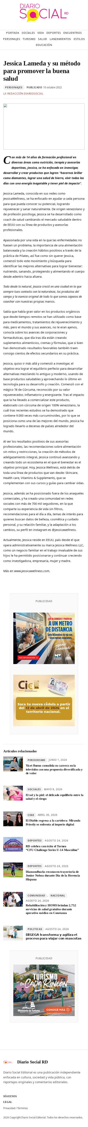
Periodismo (36, 760)
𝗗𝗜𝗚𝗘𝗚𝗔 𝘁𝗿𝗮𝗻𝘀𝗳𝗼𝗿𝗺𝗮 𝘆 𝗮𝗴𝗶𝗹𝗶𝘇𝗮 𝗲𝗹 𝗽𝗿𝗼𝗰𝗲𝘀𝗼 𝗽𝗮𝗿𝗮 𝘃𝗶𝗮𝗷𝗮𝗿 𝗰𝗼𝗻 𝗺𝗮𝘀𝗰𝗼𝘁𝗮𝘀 (53, 936)
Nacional (58, 895)
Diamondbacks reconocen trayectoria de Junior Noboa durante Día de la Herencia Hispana (53, 875)
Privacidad (9, 1108)
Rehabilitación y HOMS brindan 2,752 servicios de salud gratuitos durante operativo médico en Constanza (51, 909)
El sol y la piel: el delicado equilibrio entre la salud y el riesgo (54, 796)
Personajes (13, 87)
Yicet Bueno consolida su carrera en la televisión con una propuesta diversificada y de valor (54, 769)
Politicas (35, 929)
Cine (31, 815)
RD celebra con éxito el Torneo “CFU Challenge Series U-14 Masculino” (52, 848)
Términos (22, 1108)
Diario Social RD (32, 1061)
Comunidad (36, 895)
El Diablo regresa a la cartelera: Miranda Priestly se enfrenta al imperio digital (53, 822)
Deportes (35, 840)
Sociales (34, 789)
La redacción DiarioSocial (23, 93)
